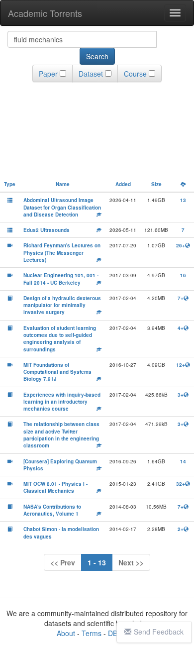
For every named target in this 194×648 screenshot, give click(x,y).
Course (135, 74)
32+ (180, 483)
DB (112, 633)
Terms (91, 633)
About (66, 633)
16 (183, 275)
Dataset (91, 74)
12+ (180, 364)
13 (183, 200)
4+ (181, 327)
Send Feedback (159, 632)
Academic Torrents (45, 12)
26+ (180, 245)
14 (183, 461)
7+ (181, 298)
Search (97, 56)
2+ (181, 529)
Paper (48, 74)
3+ (181, 394)
